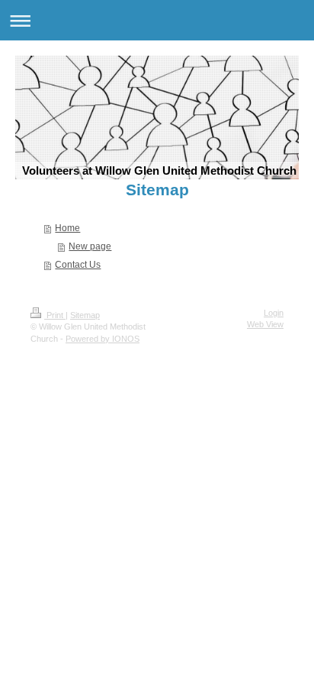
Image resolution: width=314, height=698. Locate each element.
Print (55, 315)
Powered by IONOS (102, 338)
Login (274, 312)
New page (90, 246)
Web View (265, 324)
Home (67, 228)
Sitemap (85, 315)
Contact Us (78, 264)
